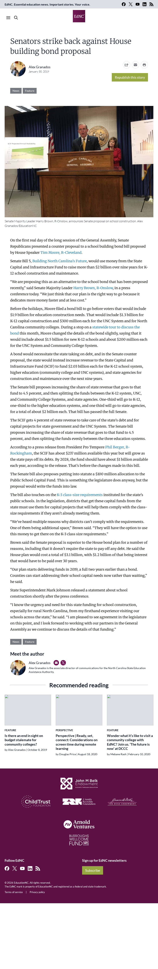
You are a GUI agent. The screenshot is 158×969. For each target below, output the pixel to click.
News (16, 90)
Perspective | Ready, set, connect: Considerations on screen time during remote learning (76, 742)
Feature (29, 90)
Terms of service (14, 892)
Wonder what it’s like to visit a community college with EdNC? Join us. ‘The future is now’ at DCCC (130, 742)
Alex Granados (39, 67)
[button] (135, 64)
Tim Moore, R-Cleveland (61, 252)
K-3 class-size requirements (80, 495)
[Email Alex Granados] (56, 662)
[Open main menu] (8, 17)
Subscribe (92, 870)
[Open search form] (16, 17)
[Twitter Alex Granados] (63, 662)
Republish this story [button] (130, 77)
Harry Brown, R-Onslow (93, 288)
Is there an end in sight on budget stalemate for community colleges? (24, 739)
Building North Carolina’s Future (59, 261)
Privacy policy (37, 892)
